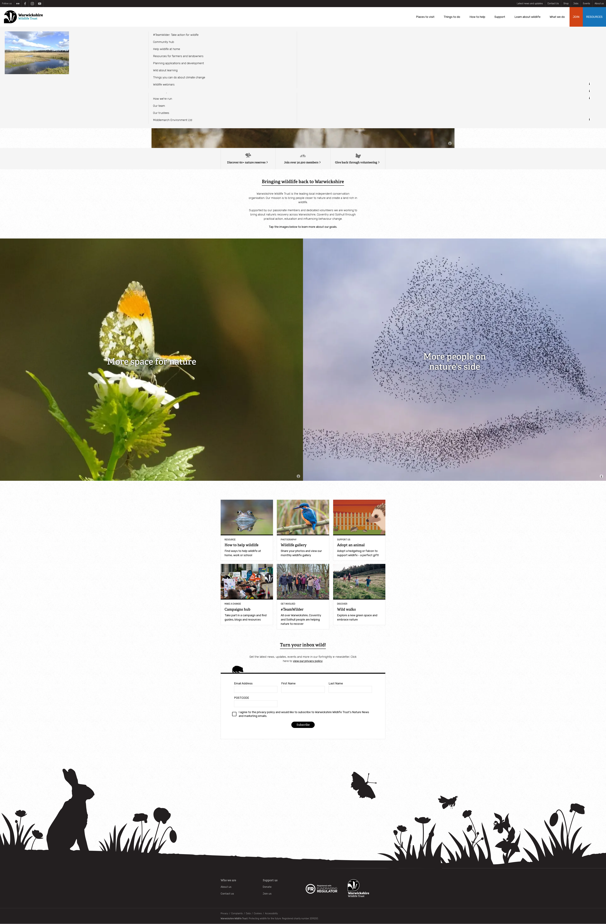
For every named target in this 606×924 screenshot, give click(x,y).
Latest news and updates (530, 3)
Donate (267, 886)
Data (248, 913)
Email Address (243, 683)
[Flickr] (17, 3)
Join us (267, 893)
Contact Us (553, 3)
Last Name (336, 683)
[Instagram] (32, 3)
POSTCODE (241, 698)
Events (586, 3)
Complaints (237, 913)
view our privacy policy (308, 661)
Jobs (575, 3)
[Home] (24, 17)
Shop (566, 3)
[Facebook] (25, 3)
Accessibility (271, 913)
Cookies (258, 913)
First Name (288, 683)
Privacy (224, 913)
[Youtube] (39, 3)
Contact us (227, 893)
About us (599, 3)
